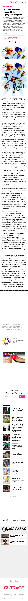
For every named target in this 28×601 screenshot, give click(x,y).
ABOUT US (6, 594)
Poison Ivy (19, 327)
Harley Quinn (4, 327)
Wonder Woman (18, 329)
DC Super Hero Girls (16, 326)
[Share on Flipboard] (15, 42)
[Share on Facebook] (9, 42)
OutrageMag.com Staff (13, 37)
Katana (10, 327)
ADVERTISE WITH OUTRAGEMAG (17, 594)
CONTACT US (14, 595)
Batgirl (11, 324)
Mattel (14, 327)
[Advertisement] (14, 305)
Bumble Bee (16, 324)
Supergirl (3, 329)
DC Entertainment (6, 326)
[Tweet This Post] (12, 42)
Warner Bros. (10, 329)
